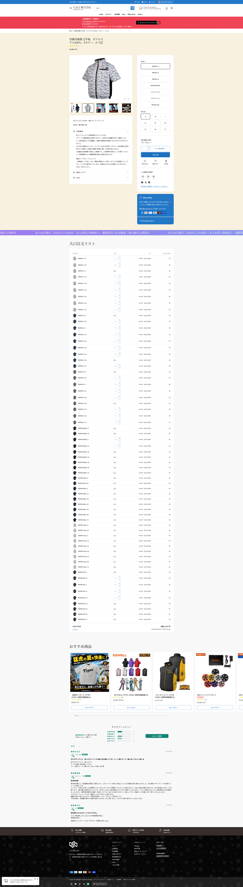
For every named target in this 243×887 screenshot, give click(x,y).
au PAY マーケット (140, 854)
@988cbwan (90, 21)
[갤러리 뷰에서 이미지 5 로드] (126, 108)
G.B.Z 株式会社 (77, 879)
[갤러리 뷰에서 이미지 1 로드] (75, 108)
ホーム (114, 846)
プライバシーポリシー (99, 879)
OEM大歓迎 (116, 859)
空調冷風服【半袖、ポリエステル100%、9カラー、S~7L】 (91, 31)
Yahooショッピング (140, 851)
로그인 (153, 2)
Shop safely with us (148, 221)
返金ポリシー (111, 879)
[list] (121, 831)
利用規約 (119, 879)
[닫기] (37, 879)
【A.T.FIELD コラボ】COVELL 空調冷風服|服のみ (130, 695)
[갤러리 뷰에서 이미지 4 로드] (114, 108)
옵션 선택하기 (89, 707)
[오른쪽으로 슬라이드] (128, 98)
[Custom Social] (88, 884)
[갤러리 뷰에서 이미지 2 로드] (88, 108)
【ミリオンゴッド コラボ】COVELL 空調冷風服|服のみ (165, 696)
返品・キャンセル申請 (129, 879)
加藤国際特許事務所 (162, 856)
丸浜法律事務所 (161, 848)
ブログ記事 (115, 865)
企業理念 (115, 849)
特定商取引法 (116, 857)
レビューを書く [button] (157, 736)
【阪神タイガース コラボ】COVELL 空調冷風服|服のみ (81, 696)
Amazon (137, 846)
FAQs (113, 862)
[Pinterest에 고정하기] (149, 182)
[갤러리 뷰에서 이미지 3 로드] (101, 108)
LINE (145, 2)
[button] (70, 8)
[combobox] (115, 8)
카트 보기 (75, 629)
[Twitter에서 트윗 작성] (145, 182)
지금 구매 (155, 155)
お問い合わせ (116, 854)
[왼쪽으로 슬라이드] (124, 98)
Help (138, 2)
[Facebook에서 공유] (142, 182)
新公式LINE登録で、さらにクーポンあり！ (154, 186)
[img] (75, 751)
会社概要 (115, 851)
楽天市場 (137, 849)
